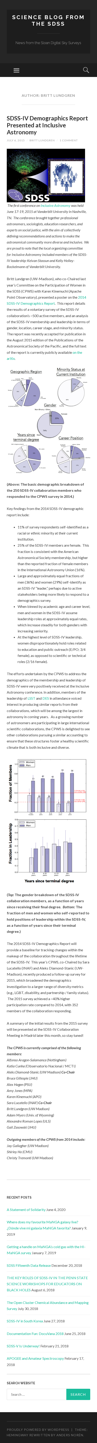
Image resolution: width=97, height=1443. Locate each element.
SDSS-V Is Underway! (23, 1346)
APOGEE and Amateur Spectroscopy (35, 1358)
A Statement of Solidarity (26, 1209)
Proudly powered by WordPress (38, 1430)
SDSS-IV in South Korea (25, 1321)
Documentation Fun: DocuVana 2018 (35, 1333)
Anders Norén (69, 1435)
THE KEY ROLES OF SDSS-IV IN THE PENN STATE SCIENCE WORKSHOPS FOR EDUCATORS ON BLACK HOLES (47, 1284)
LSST (31, 698)
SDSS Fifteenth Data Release (29, 1265)
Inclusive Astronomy (55, 205)
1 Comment (69, 140)
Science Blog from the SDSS (48, 20)
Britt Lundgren (42, 140)
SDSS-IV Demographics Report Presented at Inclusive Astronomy (47, 125)
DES (45, 698)
